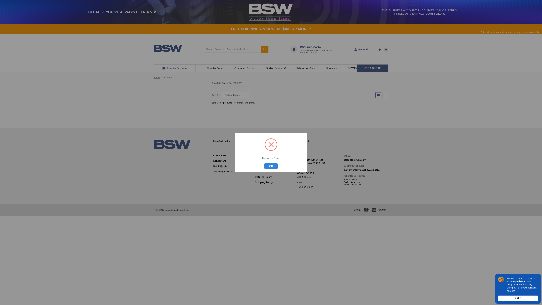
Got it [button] (518, 298)
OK (271, 166)
